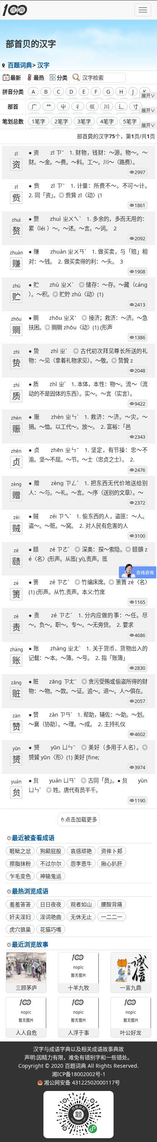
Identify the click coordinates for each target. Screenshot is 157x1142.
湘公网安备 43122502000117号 (82, 1082)
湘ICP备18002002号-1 (79, 1074)
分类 (62, 77)
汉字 (43, 65)
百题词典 (20, 65)
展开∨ (148, 96)
